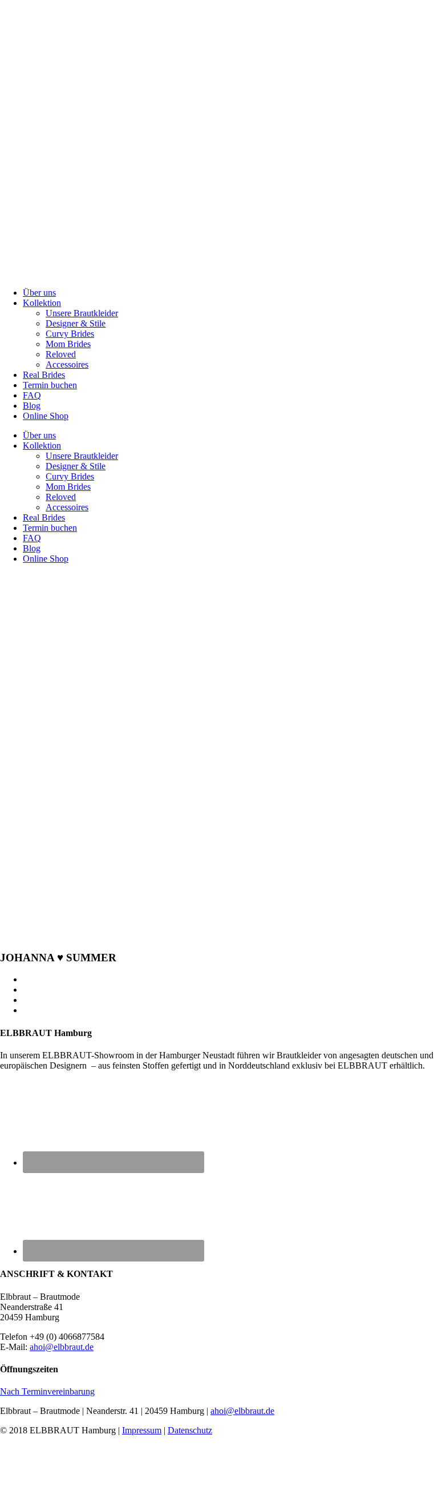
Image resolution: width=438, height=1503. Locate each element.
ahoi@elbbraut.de (62, 1347)
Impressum (141, 1430)
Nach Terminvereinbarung (47, 1391)
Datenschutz (190, 1430)
